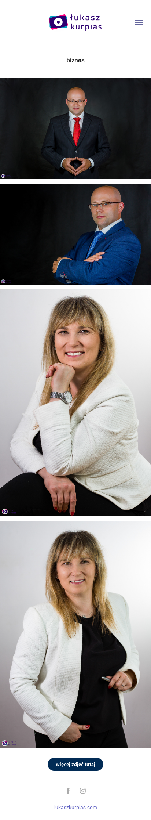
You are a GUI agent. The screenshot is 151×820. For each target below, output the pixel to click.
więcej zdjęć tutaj (75, 764)
